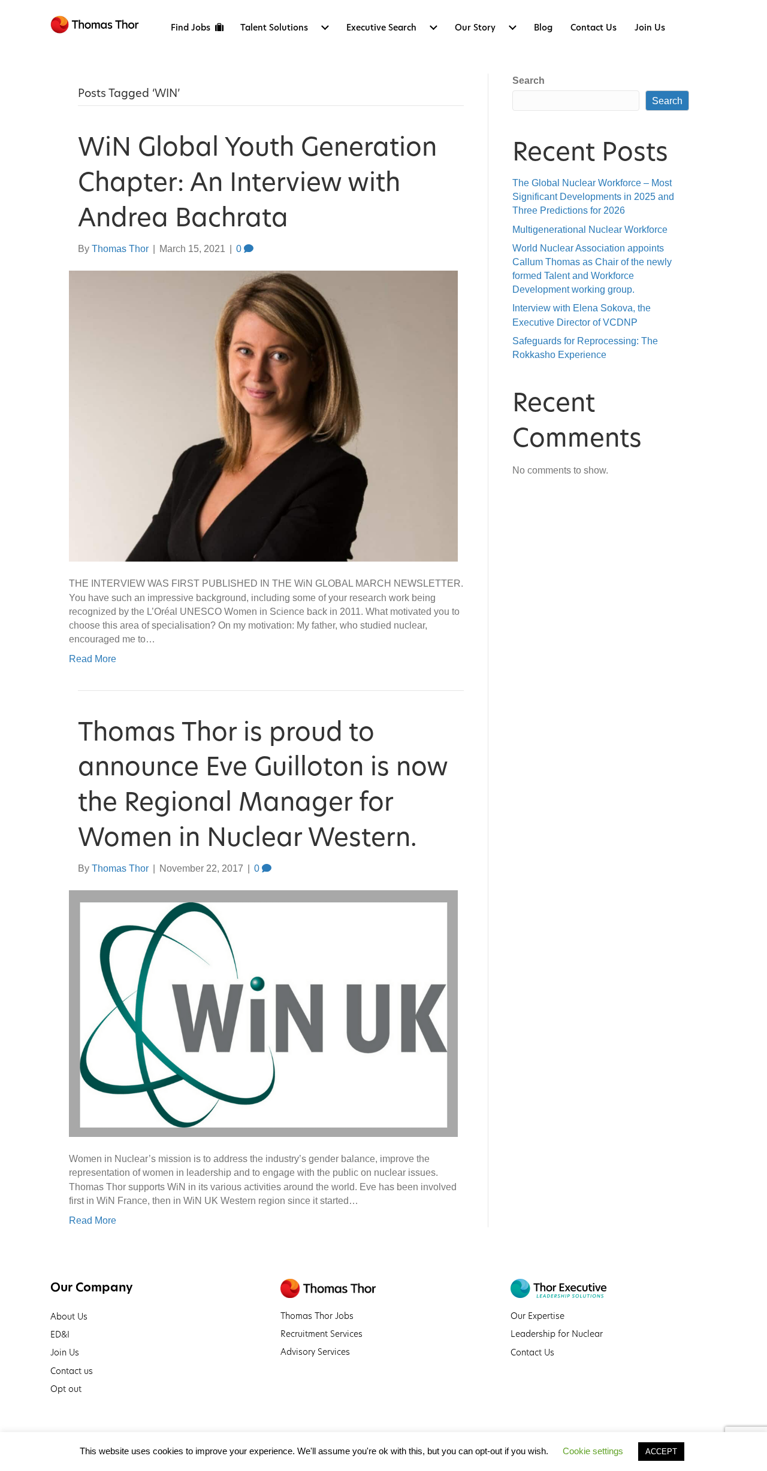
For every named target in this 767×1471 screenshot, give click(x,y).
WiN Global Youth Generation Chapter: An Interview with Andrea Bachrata (257, 182)
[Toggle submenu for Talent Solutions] (325, 27)
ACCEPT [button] (661, 1451)
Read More (92, 659)
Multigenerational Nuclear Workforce (590, 230)
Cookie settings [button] (593, 1451)
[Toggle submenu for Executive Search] (434, 27)
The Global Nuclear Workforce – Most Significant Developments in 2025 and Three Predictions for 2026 (593, 197)
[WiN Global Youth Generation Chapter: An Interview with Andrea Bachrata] (263, 415)
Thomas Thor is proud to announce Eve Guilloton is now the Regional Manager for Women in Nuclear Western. (263, 784)
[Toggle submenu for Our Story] (513, 27)
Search (528, 80)
